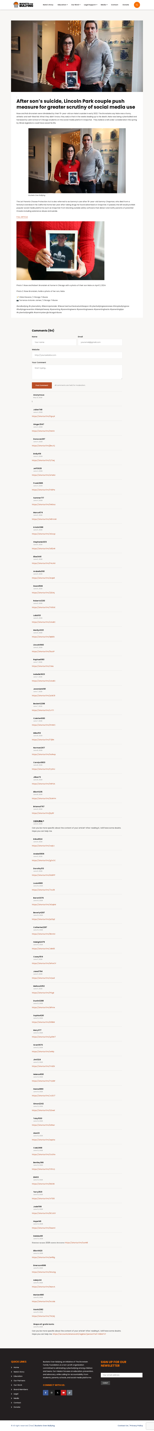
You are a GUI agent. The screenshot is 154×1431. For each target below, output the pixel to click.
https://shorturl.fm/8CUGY (44, 1213)
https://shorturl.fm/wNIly (43, 1051)
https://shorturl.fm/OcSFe (43, 1154)
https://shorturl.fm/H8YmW (44, 519)
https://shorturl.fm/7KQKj (43, 1316)
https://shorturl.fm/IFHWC (43, 725)
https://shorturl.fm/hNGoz (43, 504)
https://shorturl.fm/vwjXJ (43, 845)
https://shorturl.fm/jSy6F (43, 813)
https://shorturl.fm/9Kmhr (43, 934)
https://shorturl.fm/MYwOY (44, 963)
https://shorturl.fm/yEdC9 (43, 695)
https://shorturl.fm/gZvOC (44, 860)
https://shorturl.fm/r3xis (43, 666)
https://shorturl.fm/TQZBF (43, 1081)
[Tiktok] (69, 1392)
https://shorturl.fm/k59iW (43, 1022)
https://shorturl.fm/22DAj (43, 592)
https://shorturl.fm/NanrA (43, 1286)
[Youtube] (63, 1392)
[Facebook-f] (45, 1392)
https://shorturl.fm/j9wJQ (43, 445)
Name (34, 336)
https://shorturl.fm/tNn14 (43, 431)
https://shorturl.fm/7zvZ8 (43, 890)
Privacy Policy (136, 1425)
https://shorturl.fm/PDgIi (43, 992)
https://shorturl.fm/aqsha (43, 1139)
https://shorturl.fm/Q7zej (43, 460)
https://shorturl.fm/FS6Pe (43, 489)
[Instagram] (51, 1392)
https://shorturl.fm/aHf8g (43, 1257)
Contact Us (123, 1425)
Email (80, 336)
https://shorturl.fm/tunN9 (76, 1242)
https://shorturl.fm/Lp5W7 (44, 1037)
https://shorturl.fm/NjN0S (43, 636)
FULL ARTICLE (22, 217)
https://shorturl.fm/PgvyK (43, 416)
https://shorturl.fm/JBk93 (43, 948)
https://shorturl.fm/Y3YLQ (43, 1169)
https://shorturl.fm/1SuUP (43, 651)
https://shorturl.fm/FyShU (43, 769)
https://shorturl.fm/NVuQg (44, 1272)
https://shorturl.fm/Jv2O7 (43, 1095)
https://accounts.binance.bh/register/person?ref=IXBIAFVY (79, 1334)
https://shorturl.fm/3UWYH (44, 798)
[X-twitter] (57, 1392)
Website (35, 349)
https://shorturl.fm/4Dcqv (43, 534)
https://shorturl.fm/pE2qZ (43, 919)
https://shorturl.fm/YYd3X (43, 1066)
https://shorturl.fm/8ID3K (43, 1184)
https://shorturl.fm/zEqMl (43, 578)
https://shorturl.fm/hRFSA (43, 783)
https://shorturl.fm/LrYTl (43, 710)
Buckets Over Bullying (45, 1425)
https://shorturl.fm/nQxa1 (43, 978)
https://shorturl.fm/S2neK (43, 1110)
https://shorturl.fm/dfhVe (43, 1007)
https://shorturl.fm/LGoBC (43, 622)
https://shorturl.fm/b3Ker (43, 1125)
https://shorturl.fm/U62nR (43, 548)
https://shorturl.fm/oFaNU (43, 475)
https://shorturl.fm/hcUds (43, 1301)
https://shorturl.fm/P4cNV (44, 563)
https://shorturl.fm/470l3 (43, 1198)
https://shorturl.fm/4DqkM (44, 904)
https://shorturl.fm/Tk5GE (43, 607)
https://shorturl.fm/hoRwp (44, 754)
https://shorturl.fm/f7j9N (43, 739)
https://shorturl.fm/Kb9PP (43, 875)
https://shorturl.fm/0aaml (43, 1228)
